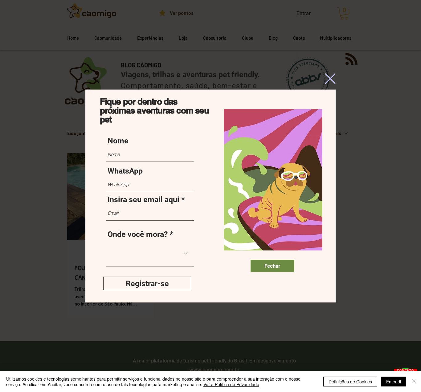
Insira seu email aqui (143, 199)
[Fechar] (413, 381)
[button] (330, 78)
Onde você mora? (138, 234)
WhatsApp (125, 171)
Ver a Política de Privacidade (231, 384)
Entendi (393, 381)
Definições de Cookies (350, 381)
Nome (118, 141)
